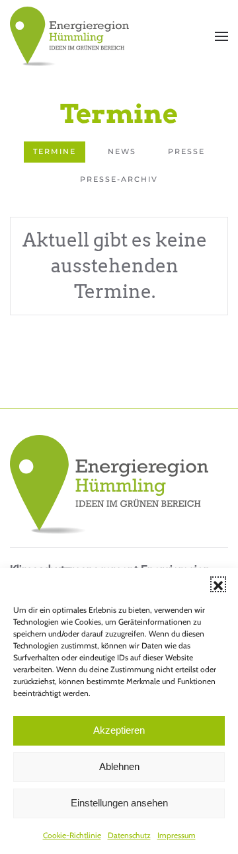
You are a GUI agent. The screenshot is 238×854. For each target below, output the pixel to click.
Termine (54, 151)
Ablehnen (119, 766)
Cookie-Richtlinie (72, 835)
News (122, 151)
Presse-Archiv (119, 179)
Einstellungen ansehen (119, 802)
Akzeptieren (119, 730)
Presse (186, 151)
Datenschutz (129, 835)
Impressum (176, 835)
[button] (218, 584)
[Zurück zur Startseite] (69, 36)
